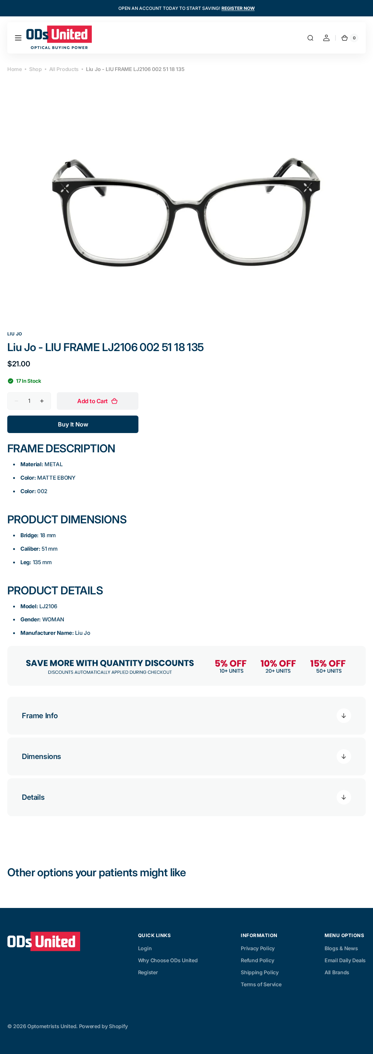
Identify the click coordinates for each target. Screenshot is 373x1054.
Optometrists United (51, 1026)
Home (14, 69)
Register (148, 972)
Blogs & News (341, 948)
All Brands (337, 972)
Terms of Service (261, 984)
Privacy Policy (258, 948)
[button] (18, 38)
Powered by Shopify (103, 1026)
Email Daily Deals (345, 960)
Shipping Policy (260, 972)
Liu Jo (14, 334)
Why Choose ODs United (168, 960)
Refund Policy (257, 960)
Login (145, 948)
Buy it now (73, 424)
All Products (64, 69)
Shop (35, 69)
